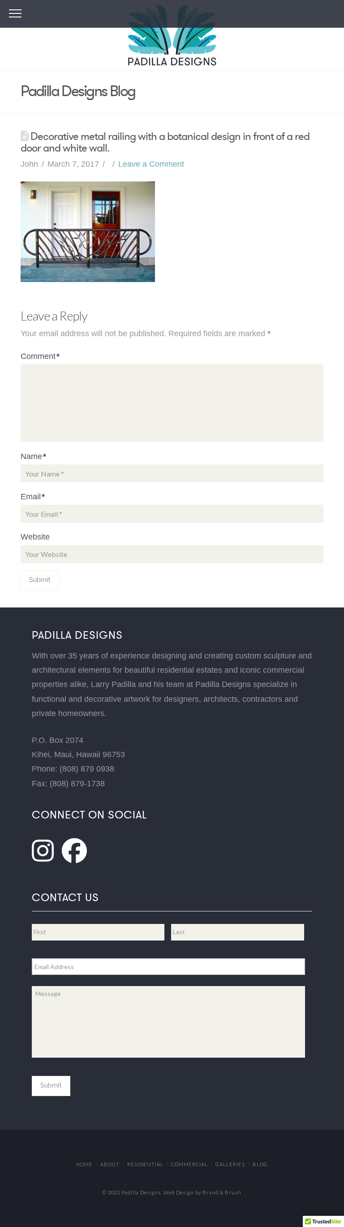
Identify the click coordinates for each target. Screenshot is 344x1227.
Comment (40, 356)
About (110, 1164)
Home (84, 1164)
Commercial (189, 1164)
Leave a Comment (151, 164)
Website (35, 536)
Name (33, 456)
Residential (145, 1164)
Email (33, 496)
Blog (260, 1164)
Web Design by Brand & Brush (202, 1192)
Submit (51, 1084)
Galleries (230, 1164)
